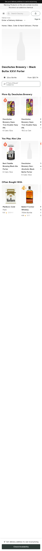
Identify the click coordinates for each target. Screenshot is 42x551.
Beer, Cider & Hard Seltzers (19, 26)
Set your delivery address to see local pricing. (21, 2)
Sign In (37, 19)
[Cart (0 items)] (35, 13)
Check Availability (21, 547)
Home (4, 26)
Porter (35, 26)
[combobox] (20, 13)
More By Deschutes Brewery (17, 94)
